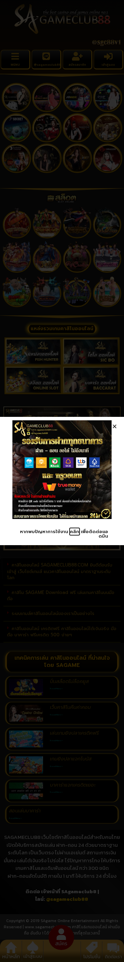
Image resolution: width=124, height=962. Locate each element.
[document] (62, 481)
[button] (114, 426)
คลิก (74, 531)
